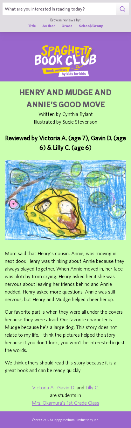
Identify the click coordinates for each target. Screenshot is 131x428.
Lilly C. (92, 387)
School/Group (91, 25)
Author (48, 25)
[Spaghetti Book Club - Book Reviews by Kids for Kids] (65, 61)
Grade (66, 25)
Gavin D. (66, 387)
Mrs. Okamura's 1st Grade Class (65, 403)
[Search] (122, 9)
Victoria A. (43, 387)
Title (32, 25)
